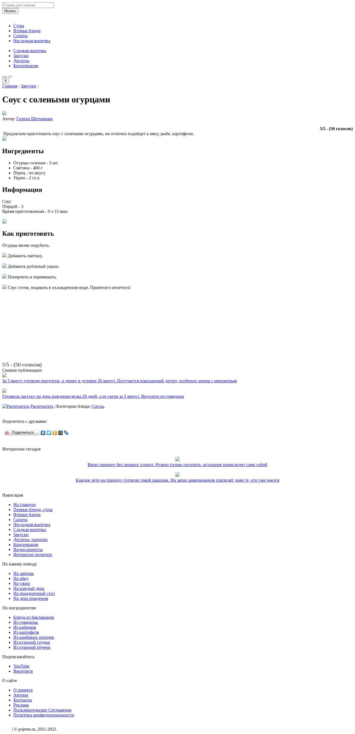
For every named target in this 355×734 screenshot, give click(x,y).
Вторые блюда (26, 30)
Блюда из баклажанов (33, 617)
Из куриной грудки (31, 642)
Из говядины (25, 622)
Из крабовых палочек (33, 637)
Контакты (22, 700)
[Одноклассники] (55, 432)
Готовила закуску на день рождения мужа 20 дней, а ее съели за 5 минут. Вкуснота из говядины (93, 396)
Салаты (20, 35)
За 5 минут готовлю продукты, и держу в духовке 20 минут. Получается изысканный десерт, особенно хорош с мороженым (119, 380)
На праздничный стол (34, 593)
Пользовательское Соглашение (42, 710)
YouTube (21, 666)
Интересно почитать (32, 554)
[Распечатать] (15, 406)
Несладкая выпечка (31, 40)
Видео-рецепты (28, 549)
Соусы (98, 406)
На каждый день (28, 588)
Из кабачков (24, 627)
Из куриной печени (31, 647)
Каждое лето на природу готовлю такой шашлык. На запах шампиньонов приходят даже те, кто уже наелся (177, 480)
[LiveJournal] (66, 432)
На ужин (21, 583)
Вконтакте (23, 671)
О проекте (23, 690)
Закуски (21, 55)
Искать (10, 11)
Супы (18, 25)
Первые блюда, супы (33, 509)
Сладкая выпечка (29, 50)
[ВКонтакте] (43, 432)
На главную (24, 504)
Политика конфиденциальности (43, 715)
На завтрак (23, 573)
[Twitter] (49, 432)
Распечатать (42, 406)
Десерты (21, 60)
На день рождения (30, 598)
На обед (20, 578)
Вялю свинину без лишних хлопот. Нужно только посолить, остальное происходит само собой (177, 464)
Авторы (20, 695)
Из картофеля (26, 632)
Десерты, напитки (30, 539)
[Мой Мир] (61, 432)
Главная (9, 86)
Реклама (21, 705)
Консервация (25, 65)
